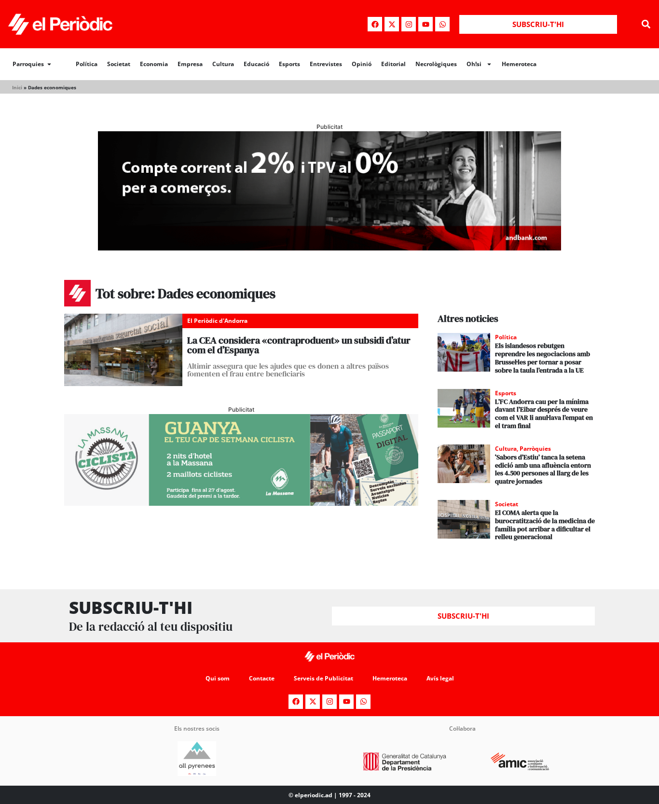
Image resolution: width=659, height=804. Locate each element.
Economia (154, 64)
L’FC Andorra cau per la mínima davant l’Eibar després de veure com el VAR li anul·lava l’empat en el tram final (544, 413)
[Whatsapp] (442, 24)
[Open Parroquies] (49, 64)
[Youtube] (425, 24)
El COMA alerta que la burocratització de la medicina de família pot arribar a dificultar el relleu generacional (545, 524)
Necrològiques (436, 64)
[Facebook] (375, 24)
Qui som (218, 678)
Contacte (262, 678)
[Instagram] (408, 24)
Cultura (223, 64)
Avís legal (440, 678)
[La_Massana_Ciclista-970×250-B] (241, 503)
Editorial (393, 64)
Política (86, 64)
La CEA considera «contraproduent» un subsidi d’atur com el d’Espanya (299, 345)
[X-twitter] (391, 24)
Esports (289, 64)
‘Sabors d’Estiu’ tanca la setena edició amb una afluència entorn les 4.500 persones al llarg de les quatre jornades (543, 469)
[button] (646, 24)
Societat (118, 64)
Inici (17, 87)
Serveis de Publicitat (323, 678)
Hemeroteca (519, 64)
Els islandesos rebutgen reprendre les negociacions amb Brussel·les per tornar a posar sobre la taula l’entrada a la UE (542, 357)
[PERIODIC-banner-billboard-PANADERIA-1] (329, 247)
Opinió (361, 64)
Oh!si (474, 64)
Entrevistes (326, 64)
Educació (256, 64)
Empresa (190, 64)
